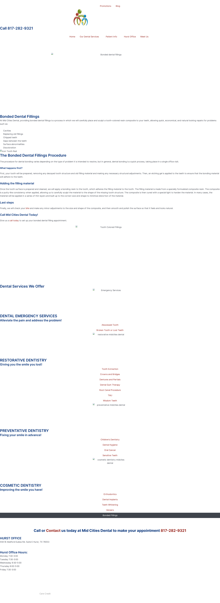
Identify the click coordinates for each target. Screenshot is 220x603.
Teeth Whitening (110, 505)
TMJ (110, 395)
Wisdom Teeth (110, 400)
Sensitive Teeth (110, 455)
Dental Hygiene (110, 445)
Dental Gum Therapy (110, 385)
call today (14, 220)
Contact (53, 530)
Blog (118, 6)
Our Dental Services (89, 36)
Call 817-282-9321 (16, 28)
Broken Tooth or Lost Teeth (110, 330)
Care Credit (45, 593)
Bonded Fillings (110, 515)
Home (72, 36)
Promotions (105, 6)
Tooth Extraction (110, 369)
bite (27, 208)
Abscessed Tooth (110, 325)
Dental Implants (110, 499)
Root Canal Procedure (110, 390)
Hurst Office (130, 36)
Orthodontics (110, 494)
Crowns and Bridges (110, 374)
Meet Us (144, 36)
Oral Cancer (110, 450)
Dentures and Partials (110, 379)
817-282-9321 (173, 530)
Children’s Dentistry (110, 439)
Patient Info (111, 36)
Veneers (110, 510)
